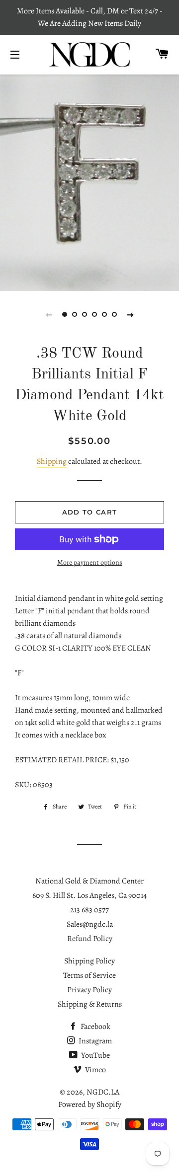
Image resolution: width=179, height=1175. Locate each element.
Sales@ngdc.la (90, 924)
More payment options (89, 562)
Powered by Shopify (89, 1104)
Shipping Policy (89, 960)
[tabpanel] (89, 181)
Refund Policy (89, 938)
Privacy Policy (89, 989)
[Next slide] (130, 314)
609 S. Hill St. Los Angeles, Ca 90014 (89, 895)
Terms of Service (89, 975)
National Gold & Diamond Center (89, 881)
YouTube (95, 1055)
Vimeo (95, 1069)
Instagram (94, 1040)
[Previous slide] (49, 314)
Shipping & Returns (90, 1004)
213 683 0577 (89, 909)
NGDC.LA (103, 1092)
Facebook (94, 1026)
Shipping (52, 461)
